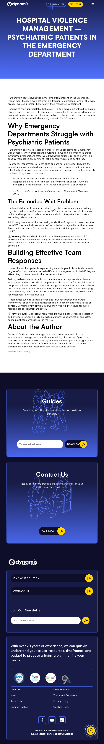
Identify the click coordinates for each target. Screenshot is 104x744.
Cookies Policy (61, 706)
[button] (93, 4)
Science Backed (19, 706)
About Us (16, 689)
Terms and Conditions (65, 695)
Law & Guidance (61, 689)
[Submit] (86, 620)
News (14, 695)
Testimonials (17, 701)
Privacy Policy (60, 701)
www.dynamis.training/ (19, 351)
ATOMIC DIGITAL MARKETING (61, 734)
